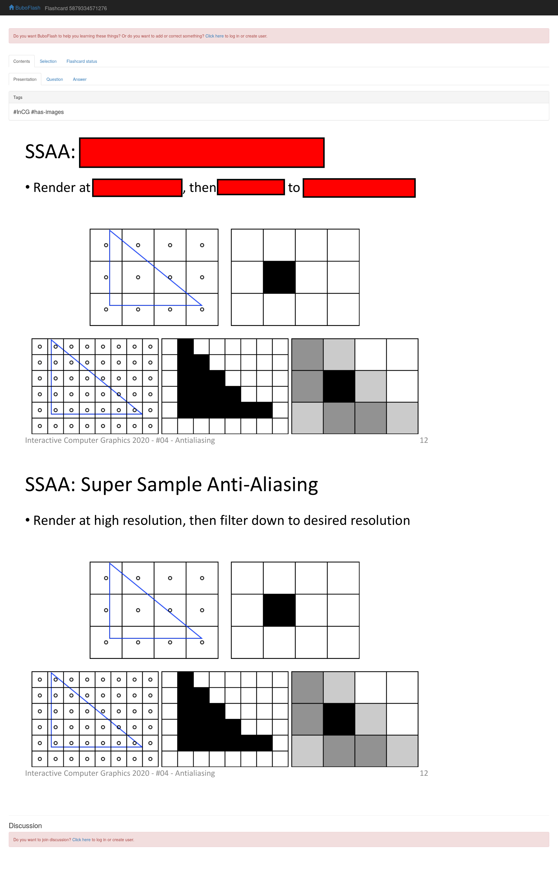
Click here (214, 36)
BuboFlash (27, 7)
